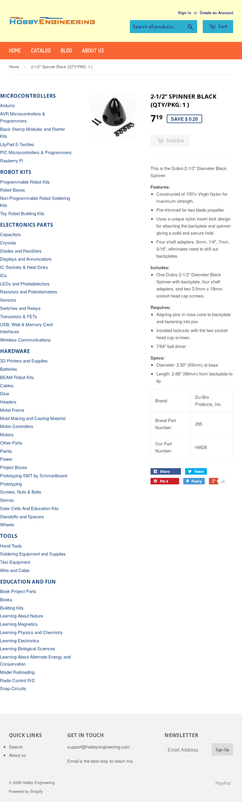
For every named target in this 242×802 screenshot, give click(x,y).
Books (6, 599)
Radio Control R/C (17, 680)
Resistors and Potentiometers (28, 291)
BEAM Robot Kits (17, 377)
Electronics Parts (26, 224)
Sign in (184, 12)
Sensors (8, 300)
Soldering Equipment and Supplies (33, 554)
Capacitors (10, 234)
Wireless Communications (25, 340)
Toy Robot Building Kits (22, 213)
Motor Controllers (16, 426)
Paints (6, 451)
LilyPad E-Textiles (17, 144)
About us (93, 50)
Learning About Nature (21, 615)
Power (6, 459)
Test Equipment (15, 562)
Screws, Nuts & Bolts (20, 492)
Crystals (8, 242)
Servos (7, 500)
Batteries (8, 369)
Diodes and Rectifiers (21, 251)
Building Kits (12, 608)
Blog (66, 50)
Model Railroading (17, 672)
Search (16, 747)
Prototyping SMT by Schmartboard (33, 475)
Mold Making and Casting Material (33, 418)
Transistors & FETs (18, 316)
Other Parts (11, 443)
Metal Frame (12, 410)
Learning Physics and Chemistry (31, 632)
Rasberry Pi (11, 160)
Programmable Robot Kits (25, 182)
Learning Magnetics (19, 624)
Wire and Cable (15, 570)
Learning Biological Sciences (27, 648)
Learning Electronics (19, 640)
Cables (7, 385)
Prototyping (11, 484)
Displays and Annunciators (26, 259)
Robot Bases (12, 190)
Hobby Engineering (38, 782)
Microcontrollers (28, 95)
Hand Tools (11, 546)
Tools (8, 536)
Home (15, 50)
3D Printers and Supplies (24, 360)
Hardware (15, 351)
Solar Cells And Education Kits (29, 508)
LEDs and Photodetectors (25, 283)
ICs (3, 275)
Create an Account (216, 12)
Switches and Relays (20, 308)
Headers (8, 401)
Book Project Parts (18, 591)
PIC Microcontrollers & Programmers (36, 152)
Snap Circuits (13, 688)
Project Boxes (13, 467)
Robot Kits (15, 172)
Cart (222, 26)
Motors (7, 434)
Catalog (41, 50)
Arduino (7, 105)
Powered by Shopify (26, 791)
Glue (4, 393)
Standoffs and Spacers (22, 516)
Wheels (7, 524)
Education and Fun (28, 581)
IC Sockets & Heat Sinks (24, 267)
